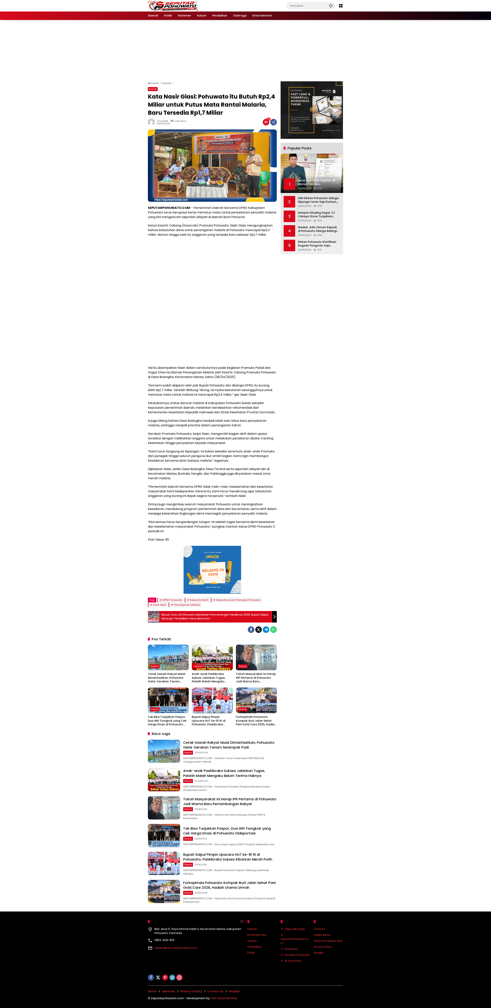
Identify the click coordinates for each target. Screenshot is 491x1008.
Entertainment (257, 935)
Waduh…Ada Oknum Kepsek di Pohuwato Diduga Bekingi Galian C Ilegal (317, 229)
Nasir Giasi (159, 605)
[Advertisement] (245, 50)
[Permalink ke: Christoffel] (152, 122)
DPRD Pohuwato (172, 600)
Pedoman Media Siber (328, 941)
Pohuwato (291, 949)
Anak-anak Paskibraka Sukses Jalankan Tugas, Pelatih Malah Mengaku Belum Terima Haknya (208, 678)
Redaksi (319, 953)
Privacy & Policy (191, 991)
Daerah (153, 89)
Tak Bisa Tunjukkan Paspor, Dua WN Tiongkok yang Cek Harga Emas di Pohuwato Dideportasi (167, 720)
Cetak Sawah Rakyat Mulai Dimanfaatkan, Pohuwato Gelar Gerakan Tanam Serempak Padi (166, 678)
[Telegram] (266, 629)
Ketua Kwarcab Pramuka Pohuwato (238, 600)
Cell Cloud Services (223, 998)
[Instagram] (179, 977)
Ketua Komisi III (199, 600)
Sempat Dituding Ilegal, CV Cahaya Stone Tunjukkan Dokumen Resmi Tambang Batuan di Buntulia (316, 214)
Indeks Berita (322, 935)
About (152, 991)
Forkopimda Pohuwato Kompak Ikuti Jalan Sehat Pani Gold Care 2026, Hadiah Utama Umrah (256, 720)
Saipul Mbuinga (295, 929)
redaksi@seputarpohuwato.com (175, 948)
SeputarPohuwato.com (295, 941)
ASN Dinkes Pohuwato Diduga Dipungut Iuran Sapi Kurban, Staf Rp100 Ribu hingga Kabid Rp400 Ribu (318, 200)
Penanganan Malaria (187, 605)
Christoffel (162, 121)
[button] (331, 5)
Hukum (252, 941)
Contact (319, 929)
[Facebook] (251, 629)
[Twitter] (258, 629)
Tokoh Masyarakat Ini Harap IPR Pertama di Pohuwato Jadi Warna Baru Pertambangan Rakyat (256, 678)
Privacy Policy (323, 947)
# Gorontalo (293, 961)
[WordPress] (172, 977)
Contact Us (215, 991)
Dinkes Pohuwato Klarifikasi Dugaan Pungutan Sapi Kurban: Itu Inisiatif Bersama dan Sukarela (317, 243)
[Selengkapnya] (242, 921)
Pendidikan (254, 947)
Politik (251, 953)
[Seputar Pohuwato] (173, 5)
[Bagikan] (273, 122)
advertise (168, 991)
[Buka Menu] (341, 5)
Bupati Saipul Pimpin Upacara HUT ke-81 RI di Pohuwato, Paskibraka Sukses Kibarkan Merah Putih (212, 720)
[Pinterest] (165, 977)
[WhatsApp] (273, 629)
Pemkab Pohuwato (297, 955)
